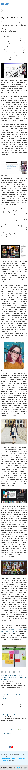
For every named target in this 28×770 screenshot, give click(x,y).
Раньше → (9, 733)
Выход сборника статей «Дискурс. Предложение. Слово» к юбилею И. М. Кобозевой (12, 696)
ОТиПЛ (5, 4)
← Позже (5, 730)
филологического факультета (9, 758)
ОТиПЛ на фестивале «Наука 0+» (10, 715)
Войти (25, 767)
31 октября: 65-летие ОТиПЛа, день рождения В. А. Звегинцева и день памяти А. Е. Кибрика (14, 677)
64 (4, 733)
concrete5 (17, 767)
